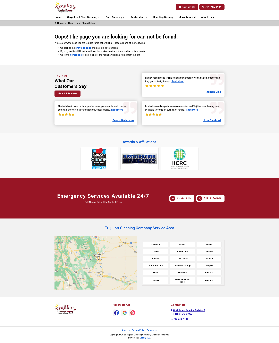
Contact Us (188, 7)
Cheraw (155, 258)
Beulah (182, 244)
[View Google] (125, 312)
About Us (206, 17)
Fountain (209, 272)
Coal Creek (182, 258)
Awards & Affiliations (139, 142)
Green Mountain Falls (182, 280)
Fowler (156, 281)
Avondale (155, 244)
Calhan (155, 251)
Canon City (182, 251)
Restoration (137, 17)
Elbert (156, 272)
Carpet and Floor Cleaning (82, 17)
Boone (209, 244)
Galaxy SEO (145, 338)
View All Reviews (67, 93)
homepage (76, 54)
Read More (117, 109)
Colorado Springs (182, 265)
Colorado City (156, 265)
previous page (83, 47)
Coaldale (209, 258)
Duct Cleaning (114, 17)
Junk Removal (187, 17)
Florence (182, 272)
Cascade (209, 251)
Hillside (209, 281)
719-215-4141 (213, 7)
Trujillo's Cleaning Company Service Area (139, 228)
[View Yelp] (133, 312)
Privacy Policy (138, 330)
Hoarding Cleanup (163, 17)
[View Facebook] (117, 312)
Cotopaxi (209, 265)
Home (57, 17)
